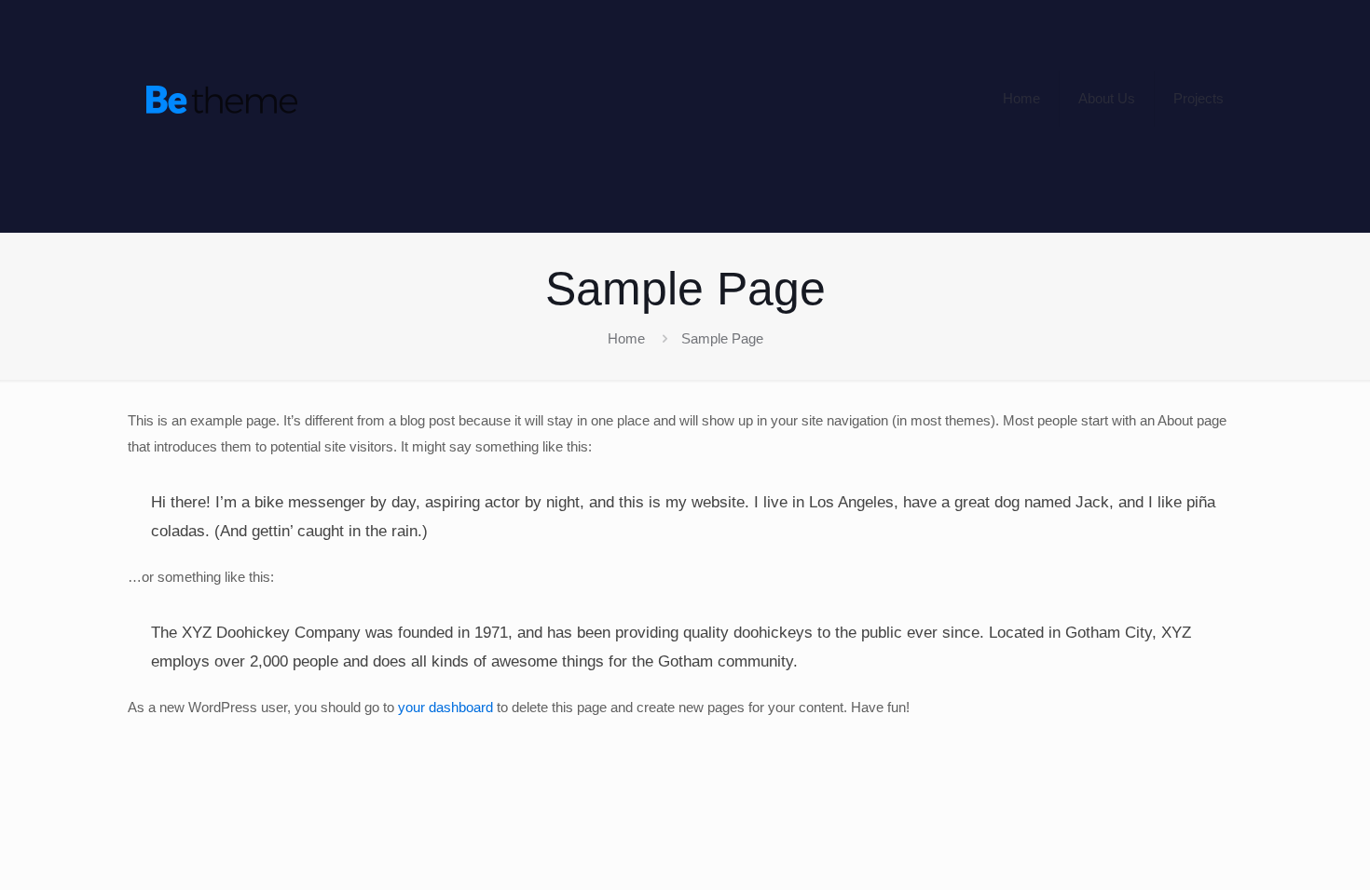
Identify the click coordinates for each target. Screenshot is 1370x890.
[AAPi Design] (221, 99)
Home (626, 338)
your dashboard (445, 707)
